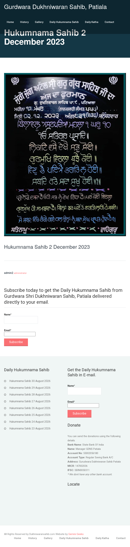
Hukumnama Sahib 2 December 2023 (47, 246)
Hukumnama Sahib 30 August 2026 (29, 381)
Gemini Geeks (76, 534)
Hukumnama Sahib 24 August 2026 (29, 421)
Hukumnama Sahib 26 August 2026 (29, 408)
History (24, 22)
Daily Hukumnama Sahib (64, 22)
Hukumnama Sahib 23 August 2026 (29, 428)
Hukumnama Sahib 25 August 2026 (29, 415)
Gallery (39, 22)
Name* (7, 314)
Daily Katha (91, 22)
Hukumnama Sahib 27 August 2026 (29, 401)
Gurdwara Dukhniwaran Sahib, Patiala (55, 6)
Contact (109, 22)
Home (10, 22)
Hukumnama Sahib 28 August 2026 (29, 394)
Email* (7, 330)
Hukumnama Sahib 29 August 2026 (29, 387)
